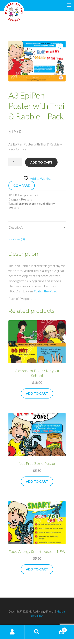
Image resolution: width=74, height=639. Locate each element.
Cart (57, 628)
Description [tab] (16, 227)
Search (37, 632)
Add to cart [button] (37, 393)
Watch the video (45, 291)
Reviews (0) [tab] (16, 239)
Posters (26, 199)
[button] (59, 47)
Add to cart (41, 162)
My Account (12, 632)
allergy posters (25, 203)
